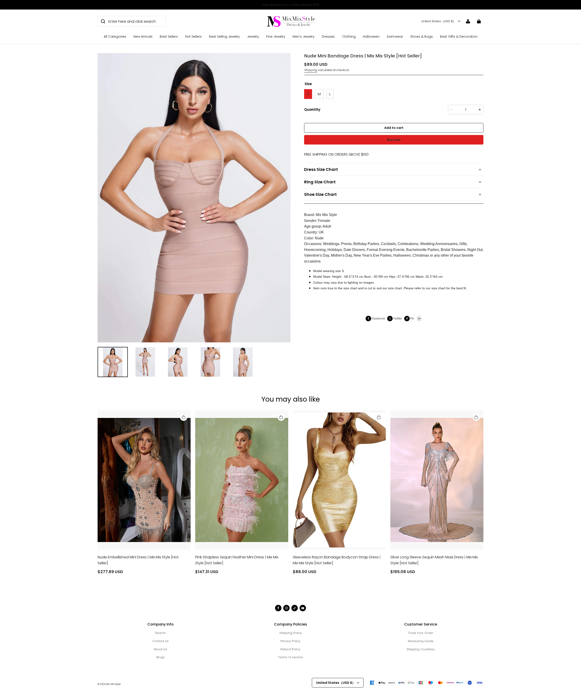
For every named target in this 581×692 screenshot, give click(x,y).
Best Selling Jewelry (224, 36)
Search (160, 633)
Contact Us (160, 641)
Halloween (371, 36)
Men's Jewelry (304, 36)
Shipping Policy (290, 633)
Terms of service (290, 657)
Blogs (160, 657)
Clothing (349, 36)
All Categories (115, 36)
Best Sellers (169, 36)
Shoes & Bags (421, 36)
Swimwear (395, 36)
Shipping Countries (420, 649)
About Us (160, 649)
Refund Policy (290, 649)
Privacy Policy (290, 641)
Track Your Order (420, 633)
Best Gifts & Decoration (459, 36)
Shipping (310, 70)
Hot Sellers (193, 36)
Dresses (328, 36)
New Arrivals (143, 36)
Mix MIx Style (113, 684)
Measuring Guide (420, 641)
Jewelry (253, 36)
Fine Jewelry (275, 36)
